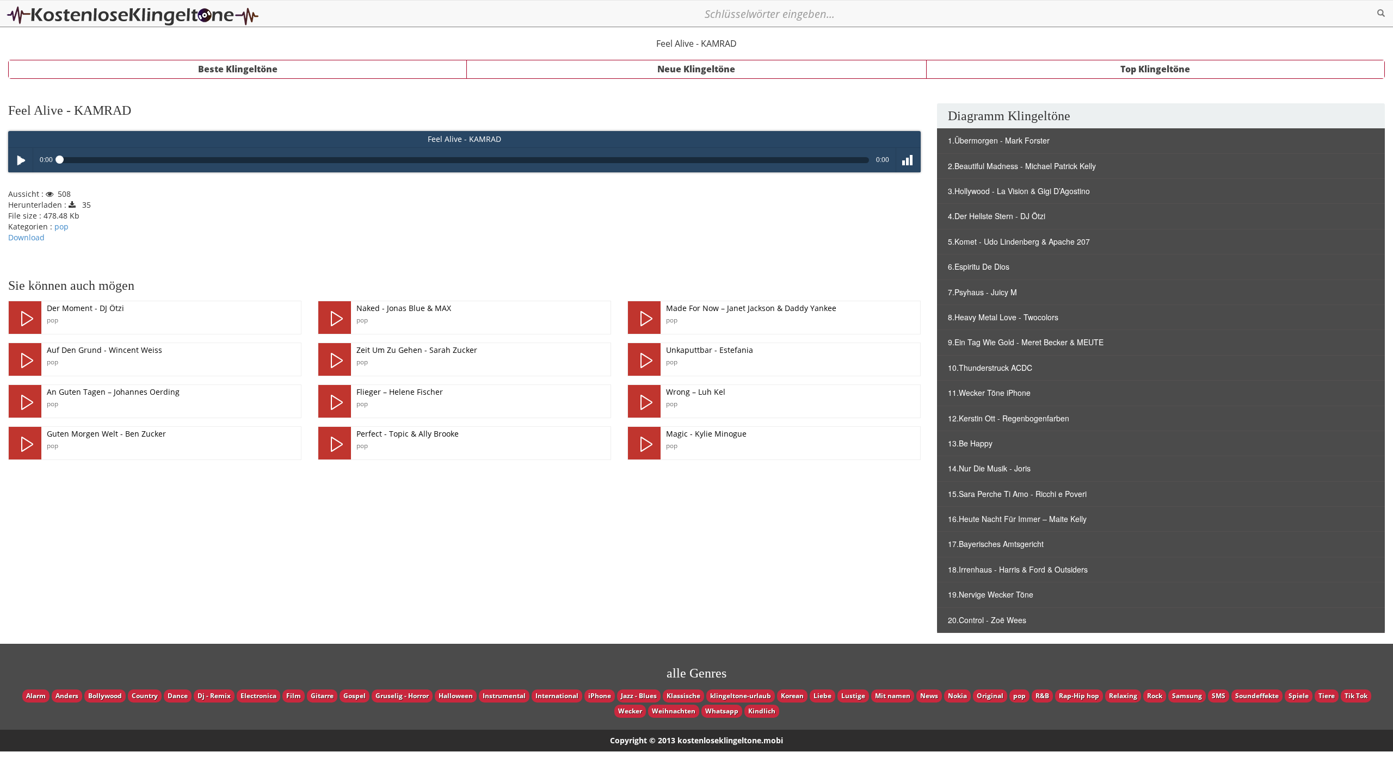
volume (908, 160)
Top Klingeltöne (1155, 69)
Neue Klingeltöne (696, 69)
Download (26, 237)
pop (61, 226)
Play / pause (20, 160)
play (25, 317)
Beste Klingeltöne (238, 69)
